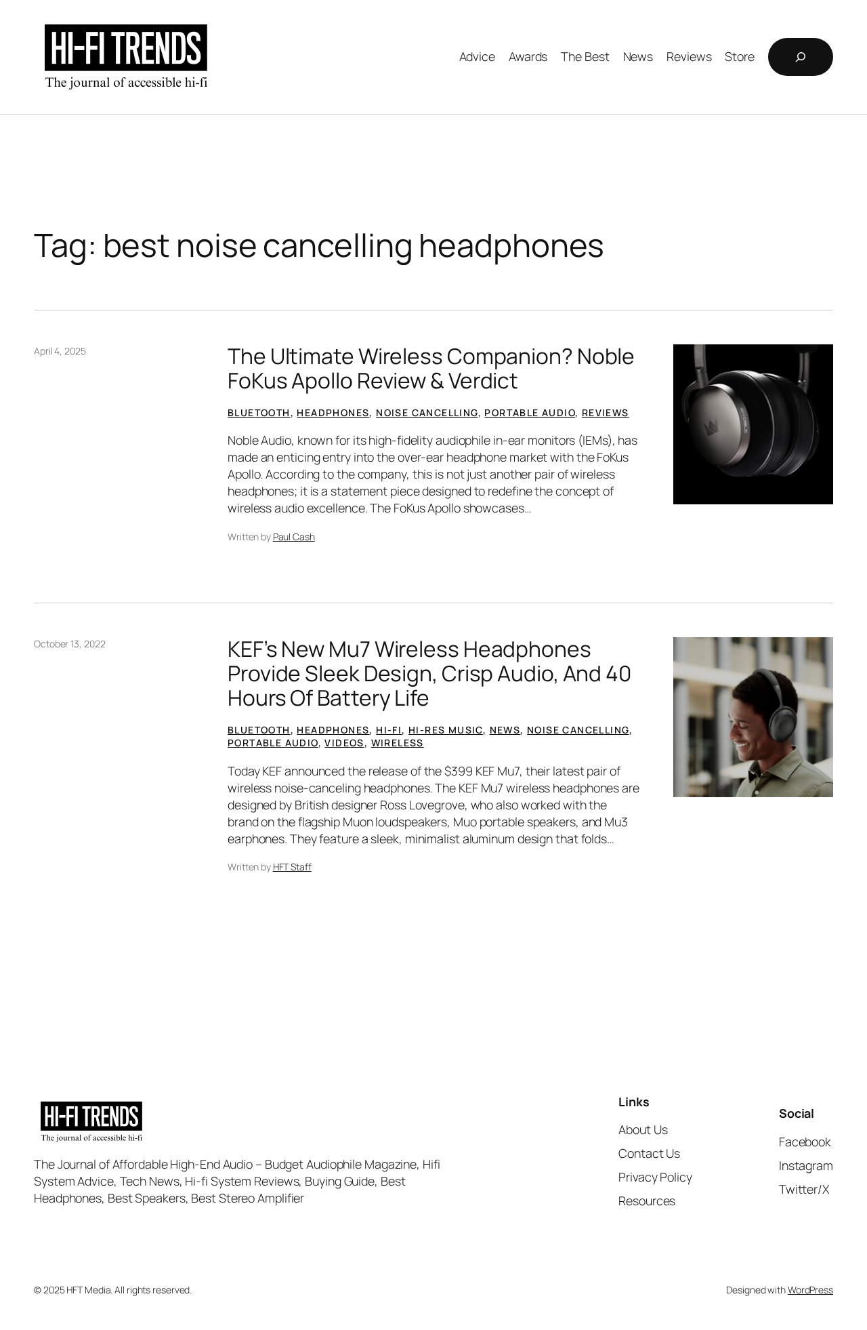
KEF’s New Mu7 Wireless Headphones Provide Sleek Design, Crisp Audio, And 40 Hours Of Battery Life (429, 673)
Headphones (333, 412)
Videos (344, 742)
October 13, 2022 (69, 643)
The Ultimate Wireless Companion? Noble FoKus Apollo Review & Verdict (431, 368)
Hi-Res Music (445, 729)
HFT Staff (292, 866)
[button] (753, 424)
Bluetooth (259, 412)
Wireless (397, 742)
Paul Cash (294, 536)
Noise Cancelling (427, 412)
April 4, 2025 (60, 350)
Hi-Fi (389, 729)
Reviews (605, 412)
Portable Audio (529, 412)
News (505, 729)
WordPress (810, 1289)
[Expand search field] (800, 57)
